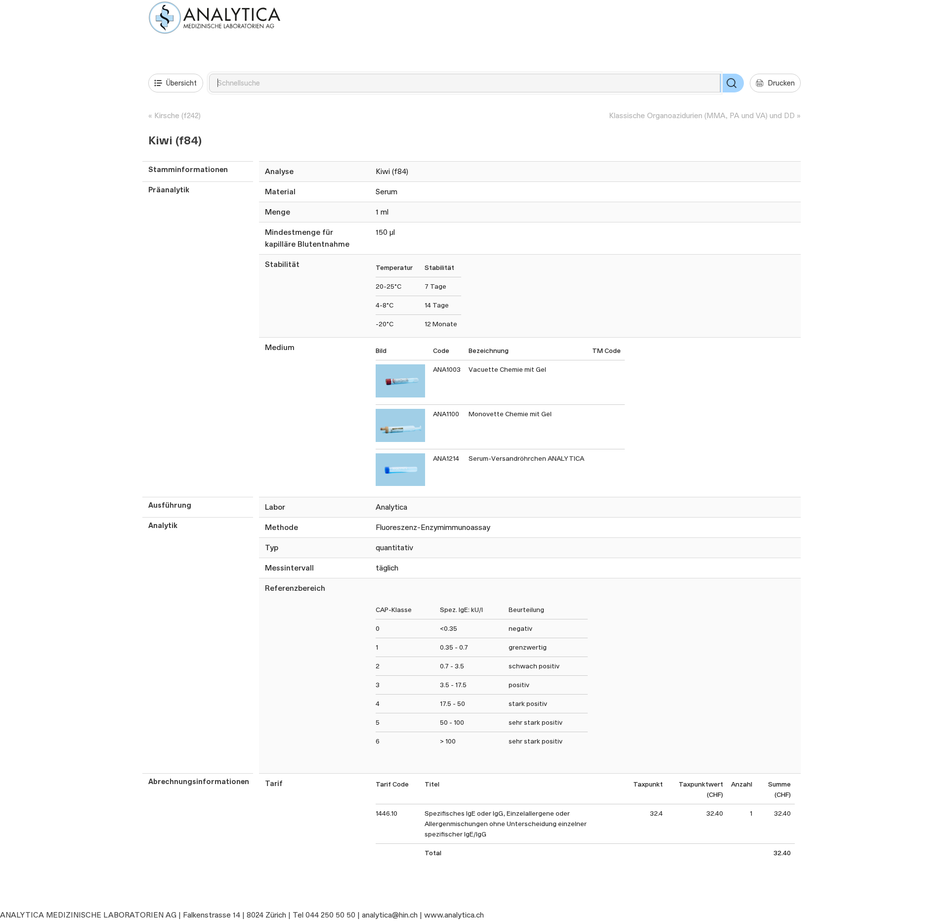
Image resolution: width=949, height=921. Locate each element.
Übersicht (181, 83)
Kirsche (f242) (177, 115)
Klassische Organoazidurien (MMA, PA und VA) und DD (702, 115)
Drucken (781, 83)
